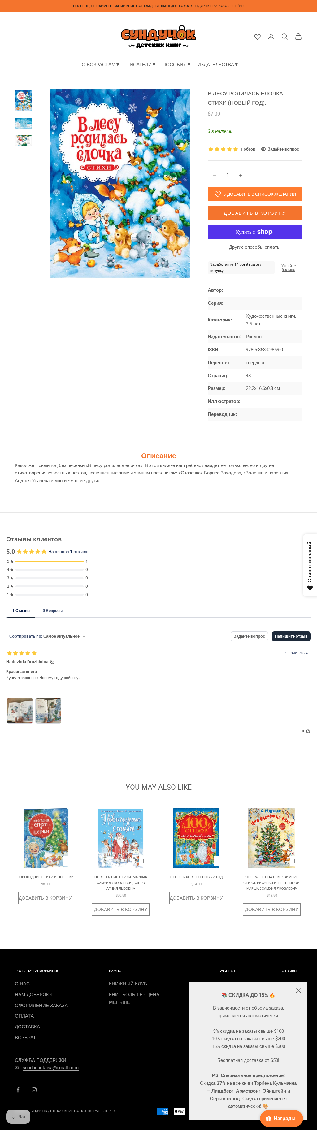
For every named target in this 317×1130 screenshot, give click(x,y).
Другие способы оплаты (254, 247)
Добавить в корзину (255, 213)
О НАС (22, 984)
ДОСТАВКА (27, 1027)
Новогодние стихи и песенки (45, 877)
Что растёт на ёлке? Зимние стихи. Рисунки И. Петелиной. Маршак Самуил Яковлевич (272, 883)
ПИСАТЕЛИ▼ (141, 65)
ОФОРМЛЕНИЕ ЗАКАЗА (41, 1005)
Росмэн (254, 336)
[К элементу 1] (23, 100)
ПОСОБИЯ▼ (177, 65)
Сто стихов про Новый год (196, 877)
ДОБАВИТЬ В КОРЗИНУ (45, 898)
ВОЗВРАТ (25, 1038)
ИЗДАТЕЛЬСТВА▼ (218, 65)
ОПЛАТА (24, 1016)
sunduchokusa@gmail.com (51, 1068)
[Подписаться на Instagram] (34, 1090)
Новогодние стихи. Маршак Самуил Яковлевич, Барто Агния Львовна (120, 883)
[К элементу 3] (23, 140)
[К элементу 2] (23, 123)
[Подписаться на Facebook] (18, 1090)
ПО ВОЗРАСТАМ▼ (99, 65)
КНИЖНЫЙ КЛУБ (128, 984)
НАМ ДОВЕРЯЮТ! (34, 994)
